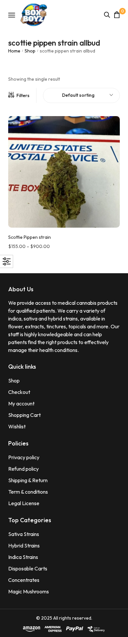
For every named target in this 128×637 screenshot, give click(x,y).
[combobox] (81, 95)
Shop (30, 51)
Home (14, 51)
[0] (117, 14)
